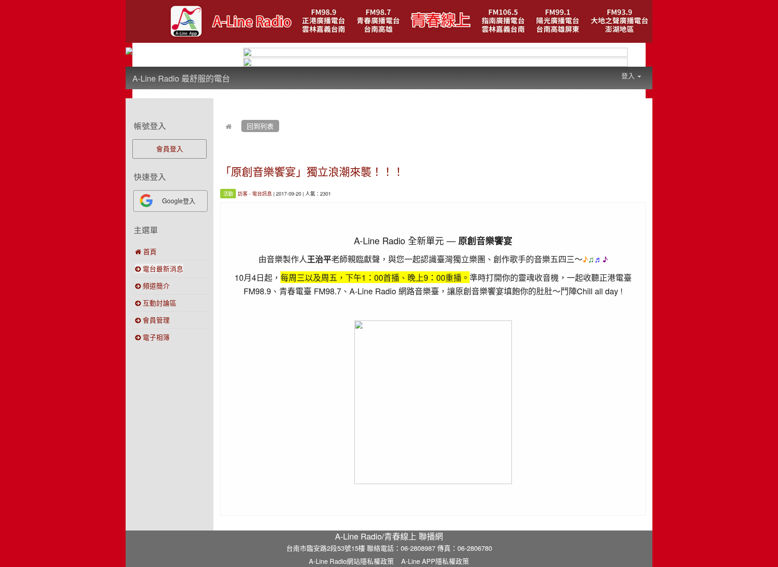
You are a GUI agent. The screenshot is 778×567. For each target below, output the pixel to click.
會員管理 (155, 320)
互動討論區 (158, 302)
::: (239, 72)
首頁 (149, 251)
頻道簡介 (155, 285)
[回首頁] (228, 126)
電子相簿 (155, 337)
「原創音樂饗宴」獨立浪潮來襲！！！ (312, 171)
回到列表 (260, 126)
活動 (228, 193)
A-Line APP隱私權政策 (435, 561)
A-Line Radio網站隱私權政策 (351, 561)
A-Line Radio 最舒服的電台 (181, 78)
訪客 (243, 193)
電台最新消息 (162, 268)
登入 (629, 75)
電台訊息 (262, 193)
